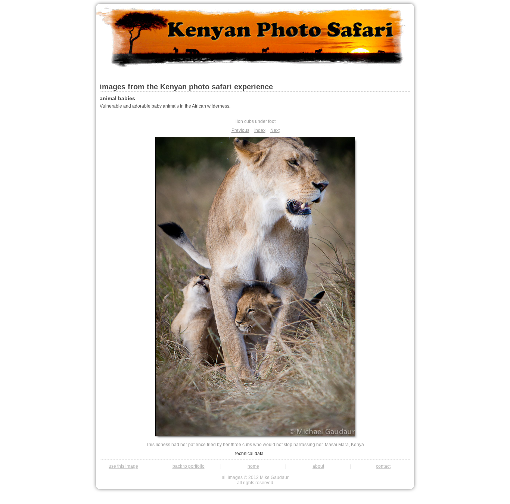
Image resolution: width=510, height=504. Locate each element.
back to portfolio (188, 466)
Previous (240, 130)
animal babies (117, 98)
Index (259, 130)
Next (275, 130)
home (253, 466)
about (318, 466)
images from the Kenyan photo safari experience (186, 87)
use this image (123, 466)
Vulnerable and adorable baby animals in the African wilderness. (165, 106)
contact (383, 466)
